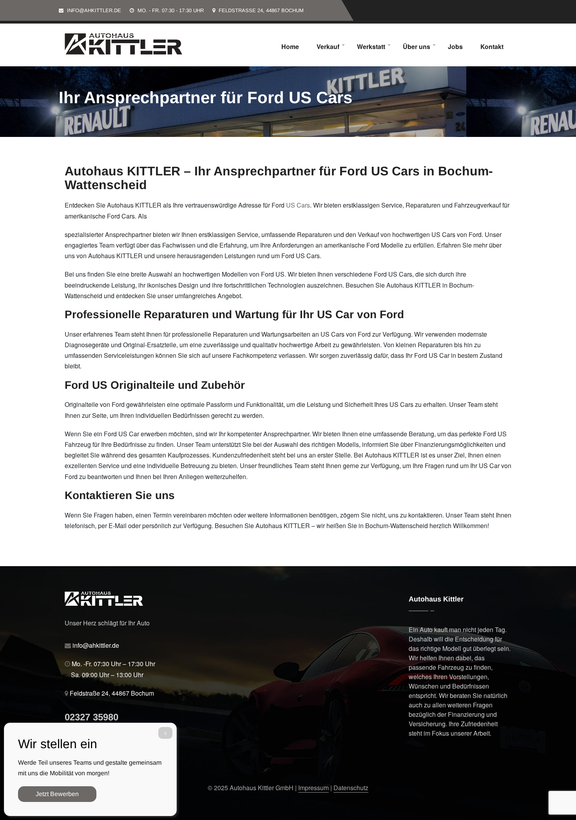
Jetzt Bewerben (57, 794)
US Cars (298, 205)
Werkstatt (371, 46)
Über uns (416, 46)
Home (290, 46)
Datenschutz (350, 787)
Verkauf (328, 46)
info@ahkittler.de (94, 10)
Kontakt (492, 46)
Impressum (313, 787)
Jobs (455, 46)
